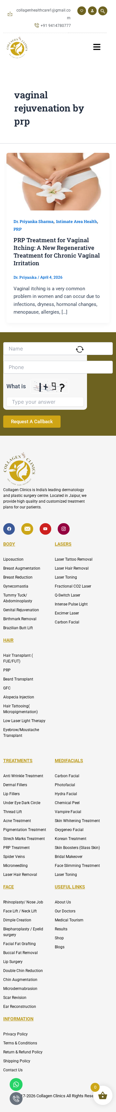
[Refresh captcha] (80, 349)
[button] (102, 10)
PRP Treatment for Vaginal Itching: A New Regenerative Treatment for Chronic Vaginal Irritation (57, 251)
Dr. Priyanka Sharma (33, 221)
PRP (18, 229)
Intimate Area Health (76, 221)
